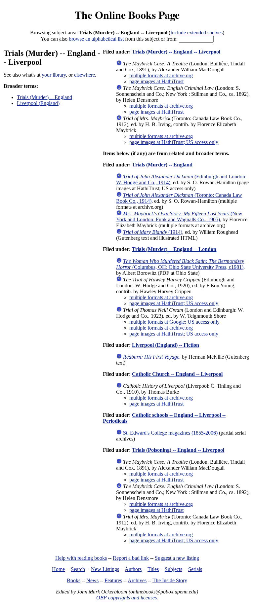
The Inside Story (169, 580)
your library (54, 75)
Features (113, 580)
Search (78, 569)
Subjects (173, 569)
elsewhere (84, 75)
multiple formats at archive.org (161, 75)
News (92, 580)
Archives (137, 580)
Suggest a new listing (177, 558)
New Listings (105, 569)
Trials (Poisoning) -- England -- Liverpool (178, 450)
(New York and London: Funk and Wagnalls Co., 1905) (179, 216)
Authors (133, 569)
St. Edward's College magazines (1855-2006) (170, 433)
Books (73, 580)
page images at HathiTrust (156, 81)
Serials (195, 569)
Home (58, 569)
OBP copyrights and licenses (126, 597)
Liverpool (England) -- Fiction (165, 345)
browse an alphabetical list (96, 39)
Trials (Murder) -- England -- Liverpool (176, 51)
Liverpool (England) (38, 103)
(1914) (152, 232)
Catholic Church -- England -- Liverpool (177, 374)
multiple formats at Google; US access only (174, 322)
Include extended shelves (196, 32)
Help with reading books (81, 558)
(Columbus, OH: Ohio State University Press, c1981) (180, 264)
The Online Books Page (127, 14)
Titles (153, 569)
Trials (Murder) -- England (44, 97)
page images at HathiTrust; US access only (173, 142)
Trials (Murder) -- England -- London (174, 249)
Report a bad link (131, 558)
